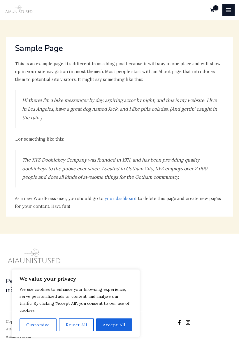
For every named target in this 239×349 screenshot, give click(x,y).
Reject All (76, 324)
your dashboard (121, 198)
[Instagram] (188, 322)
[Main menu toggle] (228, 10)
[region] (76, 303)
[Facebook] (179, 322)
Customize (38, 324)
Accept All (114, 324)
